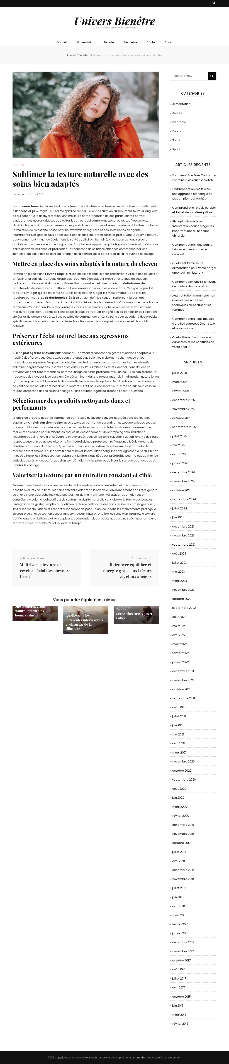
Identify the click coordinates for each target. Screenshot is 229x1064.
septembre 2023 (184, 545)
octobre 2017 (181, 960)
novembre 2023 (183, 535)
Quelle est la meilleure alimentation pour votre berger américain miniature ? (194, 268)
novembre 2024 (183, 481)
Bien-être (130, 42)
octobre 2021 (181, 689)
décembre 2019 (183, 825)
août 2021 (178, 707)
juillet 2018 (179, 888)
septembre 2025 (184, 427)
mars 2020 (179, 807)
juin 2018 (178, 897)
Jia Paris (111, 317)
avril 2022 (179, 635)
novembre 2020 (183, 761)
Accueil (61, 42)
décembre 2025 (183, 400)
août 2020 (179, 789)
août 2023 (179, 554)
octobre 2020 (181, 771)
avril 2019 (178, 861)
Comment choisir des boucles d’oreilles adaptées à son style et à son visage (193, 323)
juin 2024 (178, 517)
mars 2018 (179, 915)
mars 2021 (179, 752)
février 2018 (180, 924)
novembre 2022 (183, 590)
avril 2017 (178, 987)
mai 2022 (178, 626)
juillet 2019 (179, 852)
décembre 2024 (183, 472)
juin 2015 (178, 1006)
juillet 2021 (179, 716)
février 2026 (180, 391)
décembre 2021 (183, 671)
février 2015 (180, 1024)
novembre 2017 (183, 951)
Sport (169, 42)
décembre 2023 (183, 526)
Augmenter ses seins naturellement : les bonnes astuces (30, 610)
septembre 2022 (184, 608)
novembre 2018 (183, 879)
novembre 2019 (183, 834)
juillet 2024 (179, 508)
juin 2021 (177, 725)
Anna (20, 194)
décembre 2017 (183, 942)
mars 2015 (179, 1015)
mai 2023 (178, 572)
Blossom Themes (140, 1057)
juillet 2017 (179, 978)
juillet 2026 (179, 373)
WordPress (174, 1057)
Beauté (109, 42)
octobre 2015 (181, 997)
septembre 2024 (184, 499)
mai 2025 (178, 445)
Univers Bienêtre (114, 20)
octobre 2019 (181, 843)
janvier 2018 (180, 933)
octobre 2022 (181, 599)
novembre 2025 (183, 409)
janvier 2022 (180, 662)
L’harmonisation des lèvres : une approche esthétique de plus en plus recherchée (192, 194)
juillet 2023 (179, 563)
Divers (176, 131)
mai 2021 (178, 734)
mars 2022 (179, 644)
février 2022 (180, 653)
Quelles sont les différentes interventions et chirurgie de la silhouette (84, 622)
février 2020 (180, 816)
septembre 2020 (184, 780)
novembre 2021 (183, 680)
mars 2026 (179, 382)
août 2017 (179, 969)
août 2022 (179, 617)
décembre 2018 (183, 870)
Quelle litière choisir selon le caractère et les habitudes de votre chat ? (193, 342)
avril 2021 (178, 743)
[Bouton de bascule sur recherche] (214, 3)
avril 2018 (178, 906)
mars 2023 (179, 581)
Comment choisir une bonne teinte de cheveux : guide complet (192, 249)
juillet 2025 (179, 436)
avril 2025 (179, 454)
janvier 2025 (180, 463)
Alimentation (85, 42)
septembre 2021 (183, 698)
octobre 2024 (182, 490)
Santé (151, 42)
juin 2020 (178, 798)
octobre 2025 (181, 418)
